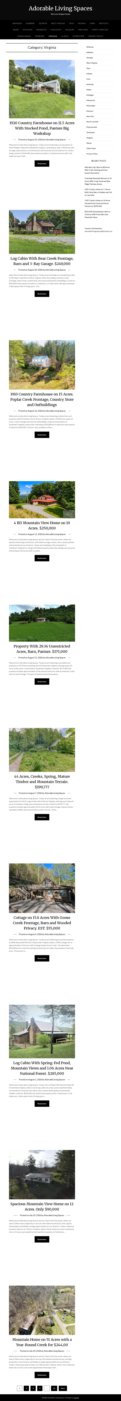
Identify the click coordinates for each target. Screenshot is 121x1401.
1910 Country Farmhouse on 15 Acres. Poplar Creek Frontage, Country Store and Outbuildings (42, 399)
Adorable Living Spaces (60, 8)
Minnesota (41, 30)
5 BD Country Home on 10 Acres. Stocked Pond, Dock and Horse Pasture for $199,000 (97, 203)
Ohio (71, 23)
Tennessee (40, 36)
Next (63, 1388)
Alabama (30, 23)
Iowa (92, 23)
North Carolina (100, 30)
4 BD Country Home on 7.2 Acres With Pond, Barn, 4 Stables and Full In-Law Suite (98, 192)
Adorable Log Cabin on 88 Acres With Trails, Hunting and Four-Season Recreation (97, 170)
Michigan (27, 30)
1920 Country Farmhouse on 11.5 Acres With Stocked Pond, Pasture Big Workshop (42, 128)
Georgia (43, 23)
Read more (42, 163)
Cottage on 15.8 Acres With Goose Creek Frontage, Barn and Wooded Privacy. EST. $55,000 (42, 922)
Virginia (53, 36)
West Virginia (58, 23)
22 (54, 1388)
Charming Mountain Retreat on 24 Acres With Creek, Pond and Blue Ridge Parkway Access (98, 181)
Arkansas (17, 23)
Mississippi (56, 30)
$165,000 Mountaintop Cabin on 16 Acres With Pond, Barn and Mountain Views (97, 214)
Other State (78, 36)
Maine (16, 30)
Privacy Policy (96, 36)
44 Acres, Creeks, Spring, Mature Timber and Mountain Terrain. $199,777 (42, 781)
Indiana (82, 23)
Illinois (65, 36)
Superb (76, 1398)
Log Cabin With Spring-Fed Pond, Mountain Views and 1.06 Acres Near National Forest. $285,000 (42, 1068)
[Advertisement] (42, 189)
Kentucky (104, 23)
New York (83, 30)
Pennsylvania (24, 36)
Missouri (69, 30)
